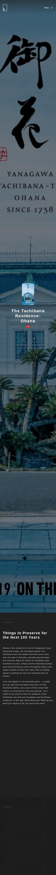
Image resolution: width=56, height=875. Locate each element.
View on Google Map (8, 853)
